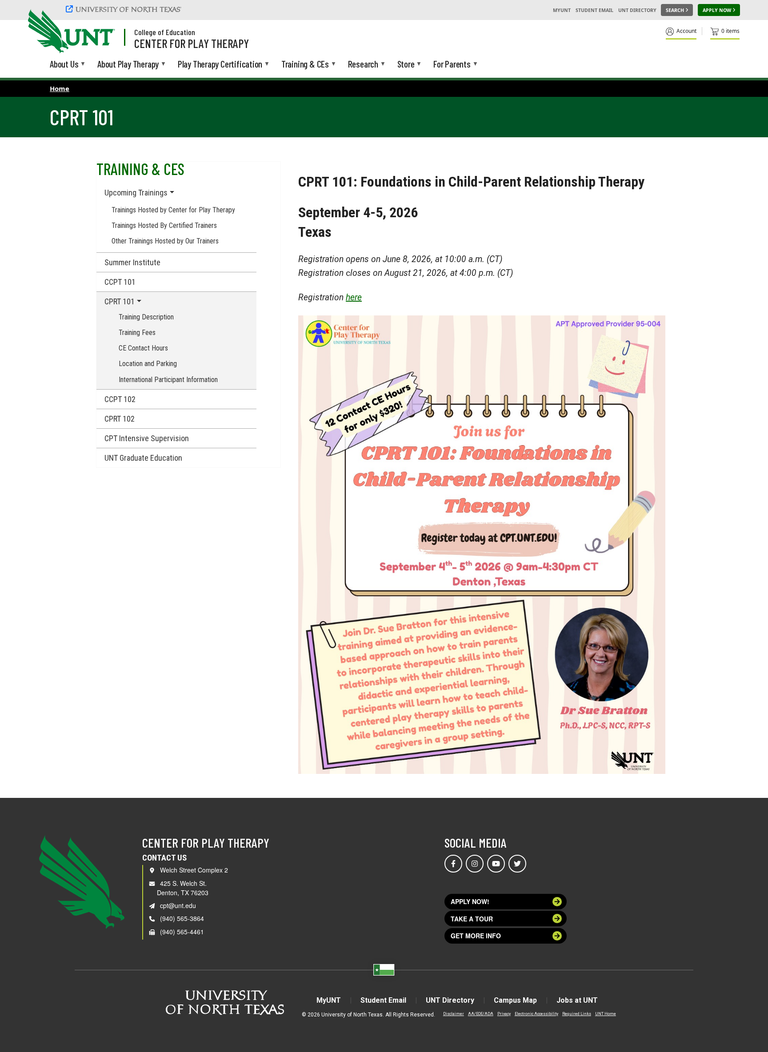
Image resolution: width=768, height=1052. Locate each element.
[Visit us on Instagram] (475, 864)
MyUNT (562, 10)
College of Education (164, 32)
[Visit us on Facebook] (453, 864)
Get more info (476, 935)
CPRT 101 (119, 301)
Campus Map (515, 1000)
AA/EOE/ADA (480, 1014)
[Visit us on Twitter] (517, 864)
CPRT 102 (119, 418)
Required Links (576, 1014)
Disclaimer (453, 1014)
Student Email (594, 10)
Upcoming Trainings (136, 192)
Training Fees (137, 332)
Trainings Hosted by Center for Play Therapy (173, 210)
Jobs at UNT (577, 1000)
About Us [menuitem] (64, 64)
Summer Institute (132, 262)
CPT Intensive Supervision (146, 438)
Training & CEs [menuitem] (305, 64)
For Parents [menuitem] (452, 64)
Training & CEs (140, 168)
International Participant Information (168, 379)
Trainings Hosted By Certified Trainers (164, 225)
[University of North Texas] (125, 9)
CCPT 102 (120, 399)
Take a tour (472, 918)
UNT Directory (637, 10)
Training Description (146, 317)
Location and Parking (148, 363)
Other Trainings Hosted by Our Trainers (165, 241)
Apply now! (470, 901)
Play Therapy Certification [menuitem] (220, 64)
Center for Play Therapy (191, 43)
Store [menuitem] (406, 64)
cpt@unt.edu (178, 905)
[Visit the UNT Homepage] (101, 32)
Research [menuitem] (363, 64)
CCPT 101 (120, 282)
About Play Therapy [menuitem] (128, 64)
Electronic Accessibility (536, 1014)
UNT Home (605, 1014)
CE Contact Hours (143, 348)
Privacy (504, 1014)
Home (59, 88)
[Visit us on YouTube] (496, 864)
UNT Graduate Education (143, 457)
